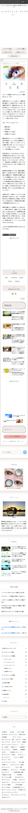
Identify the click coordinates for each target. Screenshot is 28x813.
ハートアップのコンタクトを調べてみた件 (12, 592)
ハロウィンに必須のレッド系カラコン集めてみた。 (13, 601)
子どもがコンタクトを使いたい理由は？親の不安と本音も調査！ (13, 606)
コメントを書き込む (14, 436)
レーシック (6, 234)
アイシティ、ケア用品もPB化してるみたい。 (13, 596)
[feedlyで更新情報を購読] (12, 293)
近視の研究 (13, 234)
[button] (18, 87)
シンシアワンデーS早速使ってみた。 (11, 627)
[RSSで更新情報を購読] (15, 293)
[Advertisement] (14, 33)
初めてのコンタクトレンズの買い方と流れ (12, 611)
